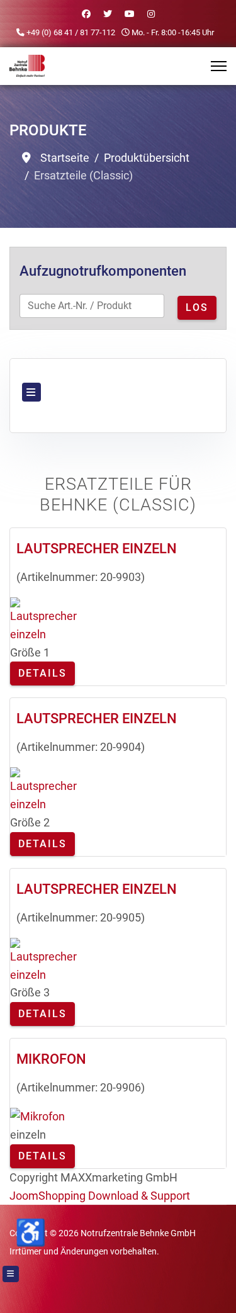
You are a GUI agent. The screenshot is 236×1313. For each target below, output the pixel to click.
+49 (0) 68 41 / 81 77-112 (70, 32)
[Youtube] (130, 14)
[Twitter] (107, 14)
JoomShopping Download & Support (99, 1195)
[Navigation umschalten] (31, 392)
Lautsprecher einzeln (96, 548)
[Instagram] (151, 14)
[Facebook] (86, 14)
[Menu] (219, 66)
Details (42, 673)
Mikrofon (51, 1059)
